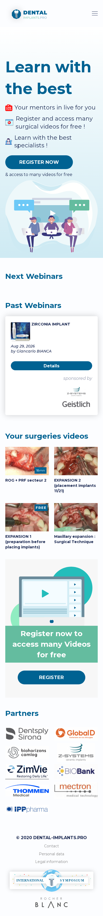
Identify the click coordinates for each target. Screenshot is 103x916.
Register (51, 677)
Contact (51, 846)
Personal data (51, 854)
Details (51, 365)
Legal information (51, 861)
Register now (39, 162)
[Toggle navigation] (95, 13)
